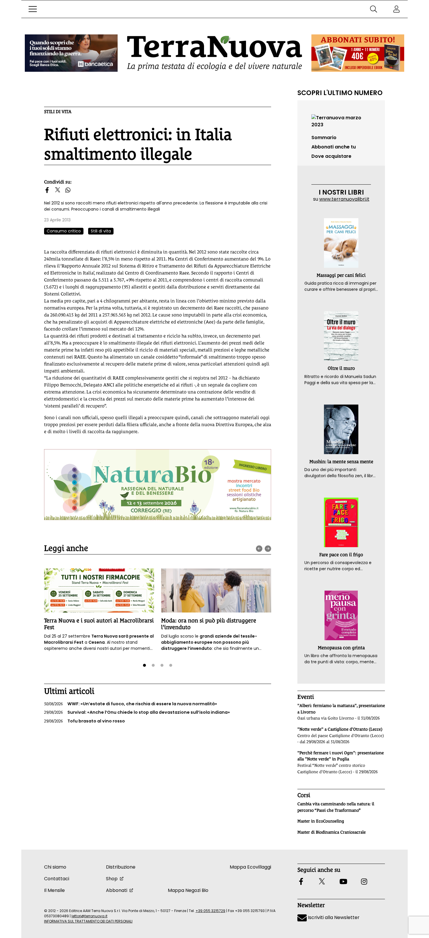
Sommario (323, 137)
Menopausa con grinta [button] (341, 647)
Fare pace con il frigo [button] (341, 554)
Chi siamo (55, 867)
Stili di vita (58, 111)
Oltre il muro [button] (341, 368)
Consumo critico (64, 231)
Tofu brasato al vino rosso (84, 721)
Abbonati (116, 890)
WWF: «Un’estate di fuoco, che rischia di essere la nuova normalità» (130, 704)
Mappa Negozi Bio (188, 890)
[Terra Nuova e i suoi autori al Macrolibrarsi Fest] (99, 590)
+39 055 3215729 (210, 910)
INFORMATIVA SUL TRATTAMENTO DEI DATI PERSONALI (88, 921)
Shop (112, 878)
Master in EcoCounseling (320, 821)
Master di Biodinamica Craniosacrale (331, 832)
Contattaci (56, 878)
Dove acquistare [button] (331, 156)
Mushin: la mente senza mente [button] (341, 461)
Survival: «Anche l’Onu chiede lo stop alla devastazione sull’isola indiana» (137, 712)
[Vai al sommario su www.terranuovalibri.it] (341, 121)
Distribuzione (120, 867)
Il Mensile (54, 890)
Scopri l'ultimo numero (340, 92)
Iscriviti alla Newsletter (333, 917)
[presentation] (259, 548)
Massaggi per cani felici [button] (341, 275)
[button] (32, 9)
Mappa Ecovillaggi (250, 867)
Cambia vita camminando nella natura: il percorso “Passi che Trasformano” (335, 807)
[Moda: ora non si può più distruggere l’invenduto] (216, 590)
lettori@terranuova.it (89, 916)
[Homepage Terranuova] (214, 53)
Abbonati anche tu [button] (333, 147)
